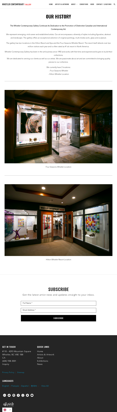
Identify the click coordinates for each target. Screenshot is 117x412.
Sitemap (20, 372)
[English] (7, 410)
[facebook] (18, 395)
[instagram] (13, 395)
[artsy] (22, 395)
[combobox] (7, 410)
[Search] (114, 4)
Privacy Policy (8, 372)
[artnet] (27, 395)
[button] (74, 4)
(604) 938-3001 (9, 361)
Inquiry (5, 364)
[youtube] (32, 395)
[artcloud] (4, 395)
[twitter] (9, 395)
